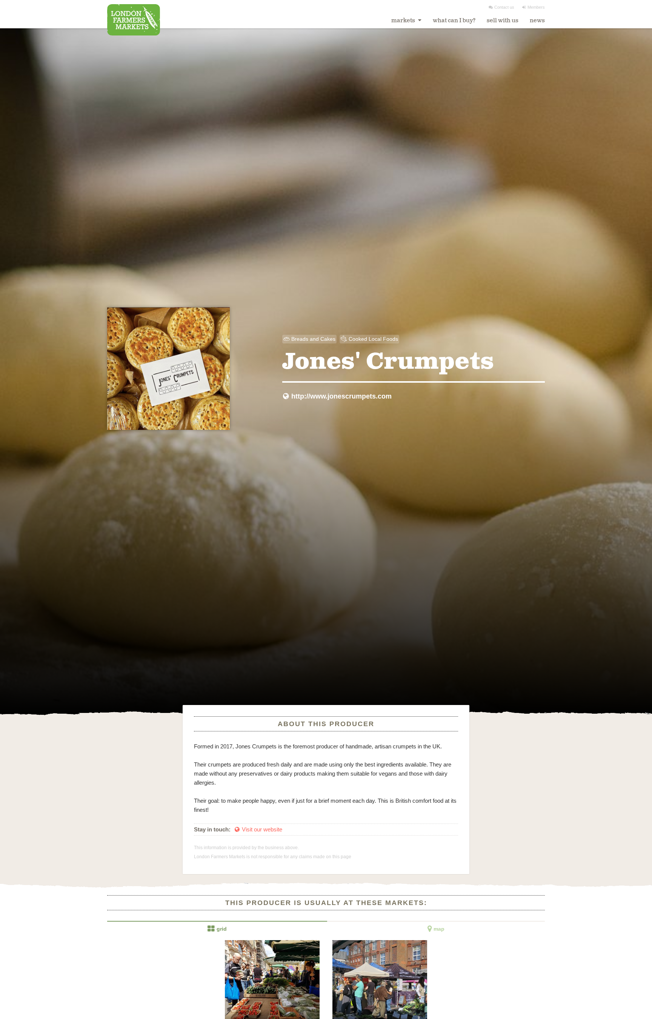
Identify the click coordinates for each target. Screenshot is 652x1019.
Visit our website (258, 829)
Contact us (501, 7)
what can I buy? (454, 20)
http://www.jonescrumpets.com (337, 396)
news (537, 20)
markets (403, 20)
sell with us (502, 20)
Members (533, 7)
